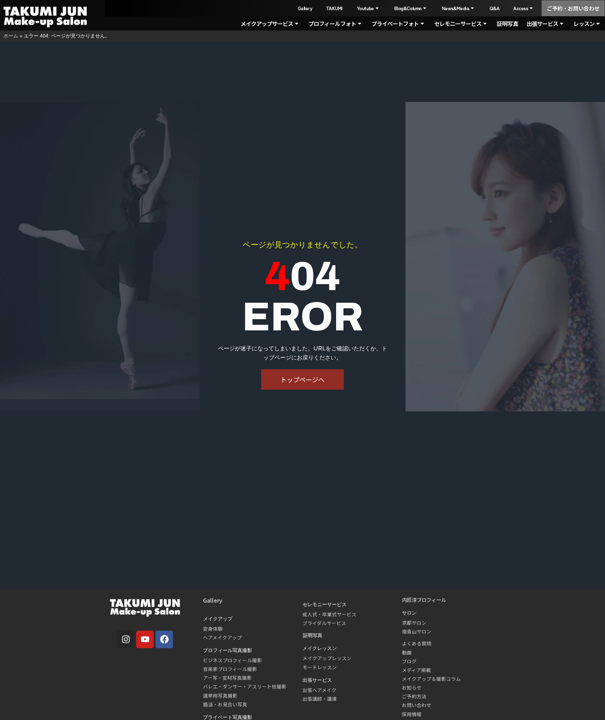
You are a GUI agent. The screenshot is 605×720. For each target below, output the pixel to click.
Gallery (305, 8)
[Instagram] (125, 639)
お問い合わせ (416, 704)
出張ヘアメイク (319, 689)
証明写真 (507, 23)
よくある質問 (416, 643)
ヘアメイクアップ (222, 637)
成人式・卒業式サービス (329, 614)
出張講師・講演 (319, 698)
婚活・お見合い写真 (225, 704)
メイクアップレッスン (327, 657)
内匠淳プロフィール (424, 599)
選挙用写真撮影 (220, 695)
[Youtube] (145, 639)
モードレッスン (319, 667)
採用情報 (412, 714)
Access (520, 8)
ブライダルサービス (324, 622)
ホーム (11, 36)
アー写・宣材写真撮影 (227, 677)
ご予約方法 (414, 696)
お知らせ (412, 687)
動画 (407, 652)
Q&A (494, 8)
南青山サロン (416, 631)
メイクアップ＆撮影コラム (431, 678)
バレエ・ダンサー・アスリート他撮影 (244, 686)
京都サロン (414, 622)
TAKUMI (334, 8)
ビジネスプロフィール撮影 (232, 660)
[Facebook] (164, 639)
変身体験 (213, 628)
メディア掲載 (416, 669)
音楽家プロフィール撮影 (230, 668)
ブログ (409, 661)
